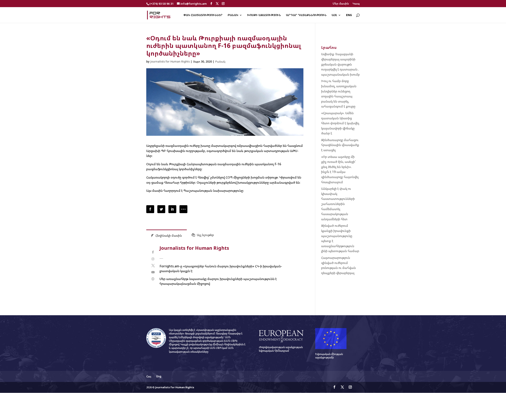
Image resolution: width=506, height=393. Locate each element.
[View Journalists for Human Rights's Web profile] (153, 279)
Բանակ (233, 15)
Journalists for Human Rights (170, 61)
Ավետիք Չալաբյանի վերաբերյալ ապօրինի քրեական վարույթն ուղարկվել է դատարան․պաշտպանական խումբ (340, 64)
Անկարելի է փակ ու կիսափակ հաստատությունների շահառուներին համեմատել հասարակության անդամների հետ (338, 203)
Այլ (334, 15)
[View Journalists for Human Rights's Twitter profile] (153, 265)
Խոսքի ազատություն (264, 15)
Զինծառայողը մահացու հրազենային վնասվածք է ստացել (340, 145)
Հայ (148, 376)
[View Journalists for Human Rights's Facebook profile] (153, 252)
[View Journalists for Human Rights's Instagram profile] (153, 259)
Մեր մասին (341, 3)
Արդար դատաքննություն (306, 15)
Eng (349, 15)
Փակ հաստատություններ (203, 15)
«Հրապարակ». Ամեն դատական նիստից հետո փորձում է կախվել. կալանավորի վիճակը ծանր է (340, 123)
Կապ (356, 3)
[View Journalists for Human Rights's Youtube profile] (153, 272)
